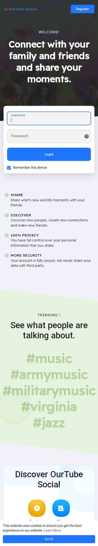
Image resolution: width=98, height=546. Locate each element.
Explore (36, 521)
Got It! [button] (49, 539)
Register (82, 9)
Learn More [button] (52, 530)
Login (49, 154)
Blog (61, 521)
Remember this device (30, 167)
